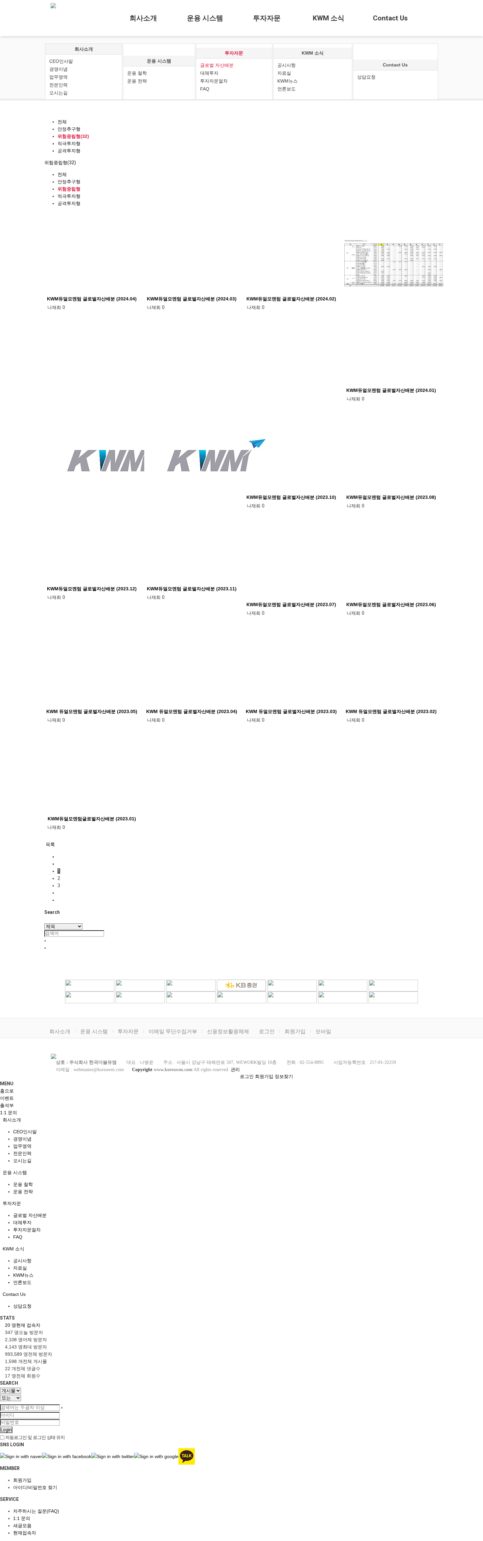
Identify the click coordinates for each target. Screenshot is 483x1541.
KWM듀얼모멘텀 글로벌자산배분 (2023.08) (391, 497)
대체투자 (209, 73)
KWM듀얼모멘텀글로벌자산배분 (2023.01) (92, 818)
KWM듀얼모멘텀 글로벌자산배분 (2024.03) (192, 298)
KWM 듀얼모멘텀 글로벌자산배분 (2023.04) (191, 711)
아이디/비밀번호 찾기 (35, 1487)
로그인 (267, 1031)
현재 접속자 (22, 1325)
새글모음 (22, 1525)
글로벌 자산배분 (217, 65)
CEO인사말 (61, 61)
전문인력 (58, 85)
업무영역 (58, 77)
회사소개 (143, 18)
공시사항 (286, 65)
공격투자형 (69, 150)
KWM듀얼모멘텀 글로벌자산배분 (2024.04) (92, 298)
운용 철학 (137, 73)
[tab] (241, 1119)
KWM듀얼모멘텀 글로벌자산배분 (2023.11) (192, 588)
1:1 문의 (21, 1518)
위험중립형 (69, 189)
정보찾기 (284, 1076)
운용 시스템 (205, 18)
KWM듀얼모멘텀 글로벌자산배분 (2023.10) (291, 497)
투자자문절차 (214, 81)
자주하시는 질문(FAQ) (36, 1511)
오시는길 (58, 92)
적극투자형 (69, 143)
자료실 (284, 73)
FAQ (204, 88)
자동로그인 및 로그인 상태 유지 (34, 1437)
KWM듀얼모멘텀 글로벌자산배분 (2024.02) (291, 298)
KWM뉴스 (287, 81)
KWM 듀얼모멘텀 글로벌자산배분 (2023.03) (291, 711)
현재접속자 (24, 1532)
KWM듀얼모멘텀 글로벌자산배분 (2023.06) (391, 604)
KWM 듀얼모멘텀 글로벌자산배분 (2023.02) (391, 711)
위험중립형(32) (73, 136)
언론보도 (286, 88)
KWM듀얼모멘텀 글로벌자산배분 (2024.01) (391, 390)
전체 (62, 121)
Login (6, 1429)
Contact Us (390, 18)
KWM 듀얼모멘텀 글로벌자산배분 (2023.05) (91, 711)
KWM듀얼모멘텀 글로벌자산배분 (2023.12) (92, 588)
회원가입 (295, 1031)
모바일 (323, 1031)
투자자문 (267, 18)
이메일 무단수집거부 (173, 1031)
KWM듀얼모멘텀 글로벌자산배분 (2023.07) (291, 604)
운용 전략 (137, 81)
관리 (235, 1069)
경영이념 (58, 69)
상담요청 (366, 77)
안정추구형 (69, 129)
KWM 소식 (328, 18)
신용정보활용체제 (228, 1031)
